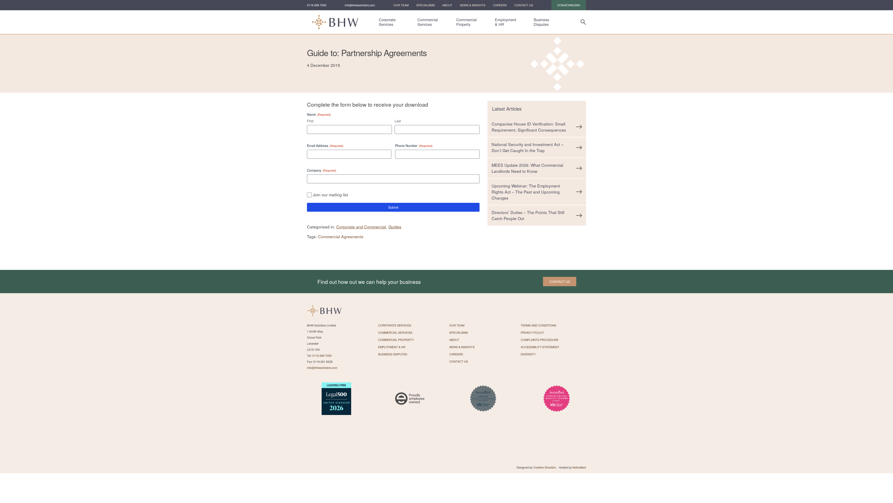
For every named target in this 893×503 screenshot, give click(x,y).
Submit (393, 207)
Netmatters (579, 467)
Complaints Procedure (539, 340)
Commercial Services (427, 22)
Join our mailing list (330, 194)
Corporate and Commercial (361, 227)
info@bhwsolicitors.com (360, 5)
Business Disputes (541, 22)
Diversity (528, 354)
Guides (394, 227)
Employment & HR (505, 22)
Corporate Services (387, 22)
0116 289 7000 (316, 5)
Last (398, 121)
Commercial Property (466, 22)
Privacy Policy (532, 332)
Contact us (560, 281)
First (310, 121)
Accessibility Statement (540, 347)
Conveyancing (568, 5)
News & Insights (472, 5)
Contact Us (523, 5)
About (447, 5)
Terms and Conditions (538, 325)
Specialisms (425, 5)
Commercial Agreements (340, 236)
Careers (500, 5)
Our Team (401, 5)
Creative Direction (544, 467)
